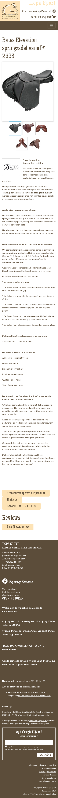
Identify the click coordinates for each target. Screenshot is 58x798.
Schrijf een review (18, 527)
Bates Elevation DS (16, 296)
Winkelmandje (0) (41, 17)
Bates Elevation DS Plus (18, 304)
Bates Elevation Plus (16, 287)
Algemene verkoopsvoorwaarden (42, 765)
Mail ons (12, 500)
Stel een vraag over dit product (26, 493)
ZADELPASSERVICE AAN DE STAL (34, 695)
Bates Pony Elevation (17, 325)
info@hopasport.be (11, 565)
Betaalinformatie (49, 768)
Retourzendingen (49, 778)
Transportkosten (49, 775)
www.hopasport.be (38, 720)
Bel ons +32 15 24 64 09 (21, 506)
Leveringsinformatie (47, 772)
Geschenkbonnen (10, 595)
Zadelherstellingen (11, 592)
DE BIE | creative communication (43, 794)
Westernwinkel (9, 589)
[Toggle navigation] (51, 25)
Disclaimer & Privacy (47, 781)
